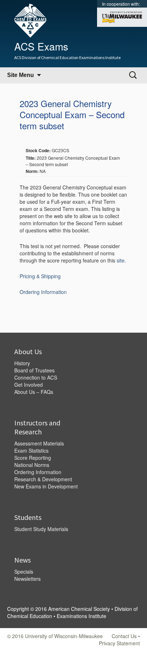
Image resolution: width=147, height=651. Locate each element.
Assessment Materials (39, 443)
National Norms (31, 464)
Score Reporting (32, 457)
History (22, 363)
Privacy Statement (119, 643)
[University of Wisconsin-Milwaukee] (122, 17)
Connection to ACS (35, 377)
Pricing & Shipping (40, 276)
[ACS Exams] (26, 19)
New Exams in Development (46, 486)
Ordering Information (43, 291)
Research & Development (43, 479)
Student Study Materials (41, 528)
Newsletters (27, 578)
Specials (23, 571)
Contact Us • (126, 636)
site (121, 260)
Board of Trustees (34, 370)
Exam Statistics (31, 450)
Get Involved (28, 384)
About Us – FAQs (33, 391)
